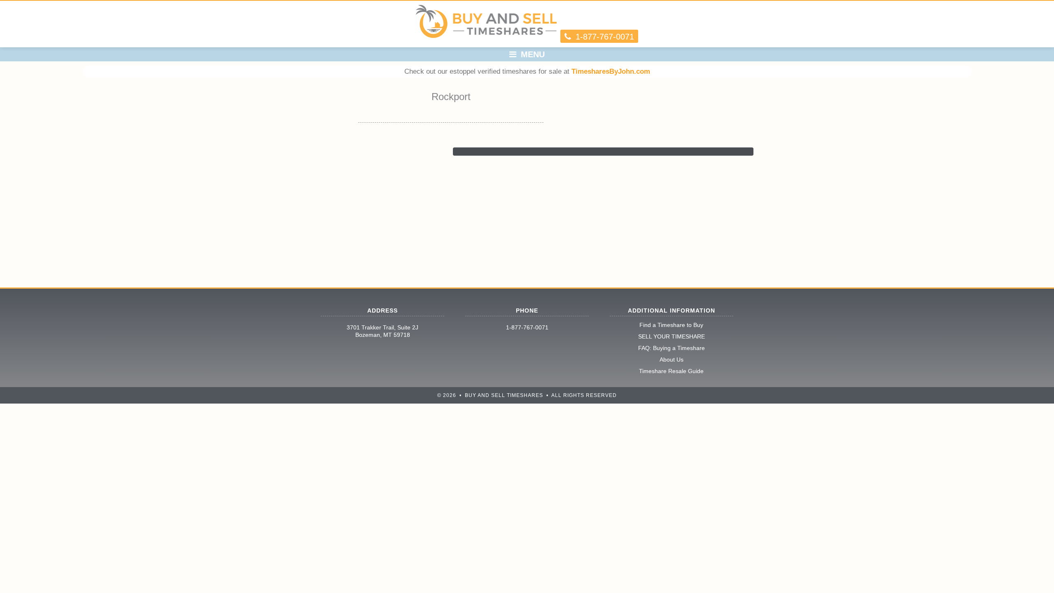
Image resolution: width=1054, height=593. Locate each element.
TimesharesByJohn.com (610, 71)
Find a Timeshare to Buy (671, 325)
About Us (671, 359)
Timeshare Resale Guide (671, 371)
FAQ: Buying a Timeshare (671, 348)
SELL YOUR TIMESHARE (671, 336)
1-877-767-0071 (527, 327)
